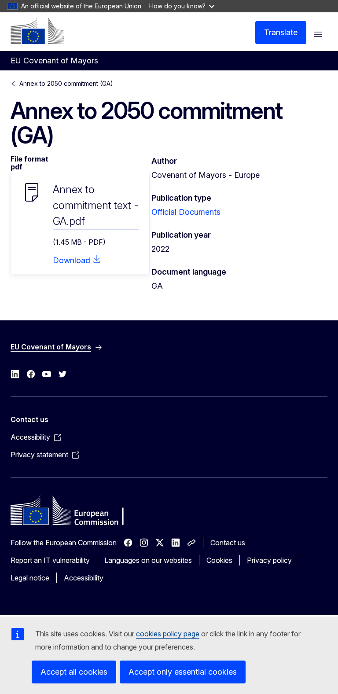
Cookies (219, 560)
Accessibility (83, 577)
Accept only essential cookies (183, 671)
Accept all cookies (73, 671)
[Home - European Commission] (37, 31)
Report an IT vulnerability (50, 560)
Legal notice (30, 577)
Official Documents (185, 212)
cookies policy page (167, 633)
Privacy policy (269, 560)
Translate (281, 32)
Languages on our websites (148, 560)
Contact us (227, 542)
